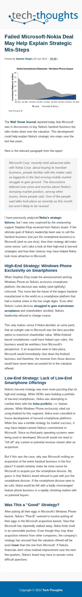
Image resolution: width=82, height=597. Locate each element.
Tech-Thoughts (52, 590)
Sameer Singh (24, 58)
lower (15, 545)
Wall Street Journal (23, 122)
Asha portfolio (42, 403)
